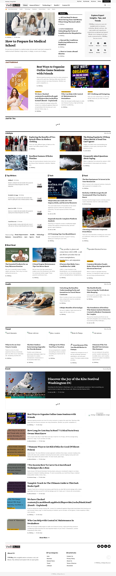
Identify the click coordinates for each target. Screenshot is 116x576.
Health (21, 9)
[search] (105, 5)
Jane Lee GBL (12, 208)
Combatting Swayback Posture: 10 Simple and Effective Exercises (25, 298)
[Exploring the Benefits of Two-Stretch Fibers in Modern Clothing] (16, 143)
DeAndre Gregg (13, 195)
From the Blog (106, 369)
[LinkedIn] (91, 51)
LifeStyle (9, 133)
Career (8, 34)
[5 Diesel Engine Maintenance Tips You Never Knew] (44, 255)
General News (42, 9)
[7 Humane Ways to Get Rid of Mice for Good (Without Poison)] (16, 450)
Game (73, 87)
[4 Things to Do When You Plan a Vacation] (58, 337)
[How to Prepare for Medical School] (30, 24)
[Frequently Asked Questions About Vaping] (71, 162)
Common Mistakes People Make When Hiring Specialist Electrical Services (98, 266)
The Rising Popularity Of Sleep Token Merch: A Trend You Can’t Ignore (96, 139)
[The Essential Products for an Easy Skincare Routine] (17, 255)
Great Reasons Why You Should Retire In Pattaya (79, 347)
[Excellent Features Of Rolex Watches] (16, 162)
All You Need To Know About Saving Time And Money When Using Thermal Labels (70, 19)
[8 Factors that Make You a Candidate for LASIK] (71, 255)
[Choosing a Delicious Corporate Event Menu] (96, 218)
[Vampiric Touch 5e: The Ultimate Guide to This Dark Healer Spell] (16, 487)
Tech (51, 175)
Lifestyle (9, 169)
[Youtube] (105, 44)
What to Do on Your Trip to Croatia (12, 346)
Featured (9, 261)
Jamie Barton (88, 150)
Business (34, 9)
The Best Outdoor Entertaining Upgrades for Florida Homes (36, 347)
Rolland (10, 180)
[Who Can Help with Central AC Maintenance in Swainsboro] (16, 524)
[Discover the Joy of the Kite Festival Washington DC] (25, 384)
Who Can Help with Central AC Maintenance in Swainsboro (72, 96)
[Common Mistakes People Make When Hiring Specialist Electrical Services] (99, 255)
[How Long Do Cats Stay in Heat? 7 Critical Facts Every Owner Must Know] (16, 434)
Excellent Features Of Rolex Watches (41, 157)
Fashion (8, 150)
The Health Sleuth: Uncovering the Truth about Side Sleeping (98, 290)
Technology (27, 9)
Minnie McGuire (32, 441)
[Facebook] (91, 44)
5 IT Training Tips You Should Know (62, 234)
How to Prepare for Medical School (25, 43)
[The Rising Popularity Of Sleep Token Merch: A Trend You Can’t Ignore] (71, 143)
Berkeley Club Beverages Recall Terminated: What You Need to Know (94, 195)
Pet (9, 439)
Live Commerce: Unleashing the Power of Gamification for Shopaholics (69, 31)
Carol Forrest (12, 221)
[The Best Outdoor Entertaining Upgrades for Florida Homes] (36, 337)
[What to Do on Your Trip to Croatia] (14, 337)
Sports (53, 9)
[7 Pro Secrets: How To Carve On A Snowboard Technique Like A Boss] (16, 469)
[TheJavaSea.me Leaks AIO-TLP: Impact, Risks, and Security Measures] (62, 188)
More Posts (106, 133)
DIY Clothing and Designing (99, 94)
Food (86, 175)
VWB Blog (9, 37)
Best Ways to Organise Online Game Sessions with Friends (50, 70)
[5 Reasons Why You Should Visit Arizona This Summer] (101, 337)
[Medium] (98, 51)
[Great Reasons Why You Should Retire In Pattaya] (80, 337)
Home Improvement (12, 9)
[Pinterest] (98, 44)
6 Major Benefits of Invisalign (71, 308)
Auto (49, 9)
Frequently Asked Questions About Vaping (95, 157)
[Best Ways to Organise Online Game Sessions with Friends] (90, 76)
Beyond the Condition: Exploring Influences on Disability (68, 42)
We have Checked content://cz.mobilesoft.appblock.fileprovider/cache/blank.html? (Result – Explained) (46, 97)
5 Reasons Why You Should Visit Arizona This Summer (100, 347)
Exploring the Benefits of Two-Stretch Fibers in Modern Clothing (42, 139)
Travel (38, 237)
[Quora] (105, 51)
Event (7, 369)
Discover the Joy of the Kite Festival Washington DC (73, 381)
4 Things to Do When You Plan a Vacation (57, 346)
